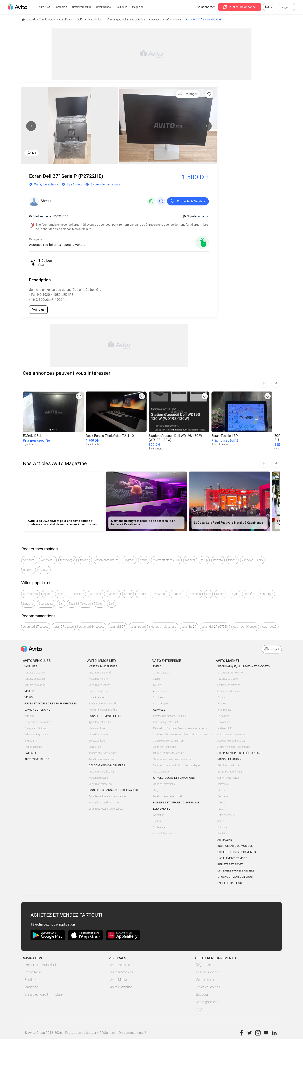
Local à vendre (96, 697)
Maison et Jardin (229, 759)
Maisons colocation (99, 777)
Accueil (31, 19)
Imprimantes (224, 709)
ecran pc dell (138, 626)
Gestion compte (207, 980)
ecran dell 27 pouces (35, 626)
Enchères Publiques (231, 882)
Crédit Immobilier (81, 7)
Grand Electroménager (229, 771)
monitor (190, 560)
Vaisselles (222, 784)
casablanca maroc (106, 560)
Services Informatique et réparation (172, 759)
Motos (29, 691)
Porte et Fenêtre (226, 815)
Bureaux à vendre (98, 691)
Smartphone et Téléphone (231, 672)
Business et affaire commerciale (176, 802)
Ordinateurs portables (228, 685)
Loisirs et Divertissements (236, 852)
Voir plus (38, 309)
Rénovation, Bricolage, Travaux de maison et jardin (180, 728)
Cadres (156, 678)
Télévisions (223, 716)
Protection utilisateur (80, 1033)
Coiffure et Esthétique (164, 746)
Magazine (137, 7)
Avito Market (95, 19)
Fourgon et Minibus (35, 728)
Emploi (157, 666)
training (85, 560)
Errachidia (194, 594)
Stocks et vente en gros (235, 876)
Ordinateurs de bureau (229, 691)
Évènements (161, 808)
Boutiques (121, 7)
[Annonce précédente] (264, 383)
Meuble (221, 790)
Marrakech (96, 594)
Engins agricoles (33, 746)
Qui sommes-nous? (132, 1033)
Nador (128, 594)
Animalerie (224, 839)
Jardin (220, 821)
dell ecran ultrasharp (163, 626)
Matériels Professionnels (236, 870)
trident (232, 560)
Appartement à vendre (101, 672)
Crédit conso (103, 7)
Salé (111, 603)
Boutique (202, 994)
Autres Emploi (160, 703)
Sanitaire (222, 833)
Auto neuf (44, 7)
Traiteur (157, 821)
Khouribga (266, 594)
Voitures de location (35, 678)
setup (204, 560)
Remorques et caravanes (38, 722)
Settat (99, 603)
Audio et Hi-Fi (224, 728)
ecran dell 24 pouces (91, 626)
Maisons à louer (97, 728)
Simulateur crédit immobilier (44, 994)
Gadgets (222, 703)
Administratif (160, 691)
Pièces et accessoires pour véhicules (51, 703)
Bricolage (222, 827)
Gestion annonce (207, 972)
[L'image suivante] (207, 126)
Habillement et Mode (232, 858)
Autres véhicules (37, 759)
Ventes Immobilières (103, 666)
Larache (28, 603)
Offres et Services (208, 987)
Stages (156, 790)
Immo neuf (61, 7)
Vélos (29, 697)
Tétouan (85, 603)
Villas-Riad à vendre (99, 685)
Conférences (159, 827)
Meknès (113, 594)
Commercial (159, 697)
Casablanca (66, 19)
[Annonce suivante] (276, 383)
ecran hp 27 (189, 626)
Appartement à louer (100, 722)
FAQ (199, 1009)
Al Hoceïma (77, 594)
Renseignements (207, 1002)
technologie (67, 560)
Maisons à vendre (98, 678)
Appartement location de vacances (107, 796)
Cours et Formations (164, 784)
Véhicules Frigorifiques (37, 734)
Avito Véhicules (120, 965)
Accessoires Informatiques (166, 19)
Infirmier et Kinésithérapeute (168, 753)
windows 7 (48, 560)
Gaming (221, 697)
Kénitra (220, 594)
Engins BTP (31, 740)
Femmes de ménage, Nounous (169, 716)
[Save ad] (79, 396)
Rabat (60, 594)
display (44, 569)
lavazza (218, 560)
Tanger (142, 594)
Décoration (223, 796)
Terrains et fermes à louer (102, 753)
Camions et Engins (37, 709)
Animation (158, 815)
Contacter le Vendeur (191, 201)
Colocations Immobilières (107, 765)
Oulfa (80, 19)
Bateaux (30, 753)
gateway (28, 569)
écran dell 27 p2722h (215, 626)
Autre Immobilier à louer (102, 759)
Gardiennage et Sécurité (166, 722)
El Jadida (176, 594)
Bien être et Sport (230, 864)
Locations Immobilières (105, 715)
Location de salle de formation (169, 796)
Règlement (203, 965)
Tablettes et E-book (227, 678)
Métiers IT (158, 685)
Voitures (31, 666)
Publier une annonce (242, 7)
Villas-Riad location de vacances (106, 808)
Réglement (107, 1033)
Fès (208, 594)
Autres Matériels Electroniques (233, 746)
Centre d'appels (161, 672)
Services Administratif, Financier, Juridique (176, 765)
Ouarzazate (46, 603)
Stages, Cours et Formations (174, 777)
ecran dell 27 (117, 626)
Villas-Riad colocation (100, 784)
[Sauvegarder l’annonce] (209, 94)
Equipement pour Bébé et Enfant (239, 753)
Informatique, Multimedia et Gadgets (126, 19)
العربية (286, 7)
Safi (61, 603)
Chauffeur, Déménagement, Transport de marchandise (182, 734)
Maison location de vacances (104, 802)
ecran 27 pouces (64, 626)
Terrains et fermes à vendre (103, 703)
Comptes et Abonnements (231, 734)
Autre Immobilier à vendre (103, 709)
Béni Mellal (159, 594)
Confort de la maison (228, 777)
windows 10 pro (252, 560)
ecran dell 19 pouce (245, 626)
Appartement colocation (102, 771)
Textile (220, 802)
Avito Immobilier (121, 972)
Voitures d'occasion (35, 672)
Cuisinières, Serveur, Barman (168, 740)
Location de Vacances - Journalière (114, 790)
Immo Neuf (33, 972)
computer (29, 560)
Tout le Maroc (47, 19)
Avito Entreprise (121, 987)
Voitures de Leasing (35, 685)
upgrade (129, 560)
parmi (144, 560)
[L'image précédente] (31, 126)
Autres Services (161, 771)
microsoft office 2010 (166, 560)
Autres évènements (163, 833)
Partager (191, 94)
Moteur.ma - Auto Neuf (40, 965)
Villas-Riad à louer (98, 734)
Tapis (220, 808)
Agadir (47, 594)
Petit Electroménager (228, 765)
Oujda (234, 594)
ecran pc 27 (269, 626)
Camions (29, 716)
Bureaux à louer (97, 740)
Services (159, 709)
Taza (72, 603)
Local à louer (95, 746)
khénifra (249, 594)
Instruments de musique (235, 845)
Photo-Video (223, 722)
